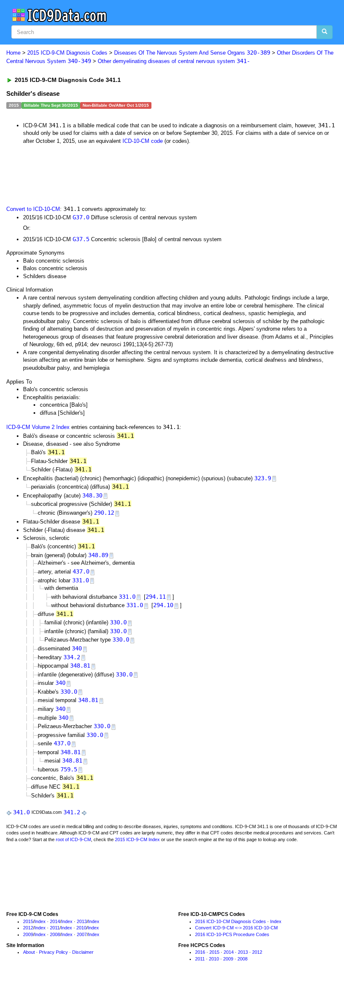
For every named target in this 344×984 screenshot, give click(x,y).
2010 (81, 927)
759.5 (68, 769)
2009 (28, 934)
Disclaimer (83, 952)
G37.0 (81, 217)
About (29, 952)
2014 (55, 921)
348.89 (98, 555)
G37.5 (81, 239)
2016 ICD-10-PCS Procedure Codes (232, 934)
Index (40, 921)
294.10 (163, 605)
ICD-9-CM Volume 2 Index (38, 427)
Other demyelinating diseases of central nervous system (174, 61)
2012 (28, 927)
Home (13, 53)
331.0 (80, 580)
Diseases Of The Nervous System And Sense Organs (192, 53)
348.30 (92, 495)
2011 (55, 927)
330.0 (118, 622)
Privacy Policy (53, 952)
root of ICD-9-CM (73, 839)
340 (77, 648)
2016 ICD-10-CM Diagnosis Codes (230, 921)
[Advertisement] (156, 174)
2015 (28, 921)
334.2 (71, 657)
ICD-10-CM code (142, 141)
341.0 (21, 812)
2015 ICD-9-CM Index (137, 839)
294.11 (156, 596)
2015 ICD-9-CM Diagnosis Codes (67, 53)
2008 (55, 934)
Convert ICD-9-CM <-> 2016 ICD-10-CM (236, 927)
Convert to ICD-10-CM (33, 209)
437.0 (81, 571)
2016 (200, 952)
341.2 (71, 812)
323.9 (262, 478)
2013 (82, 921)
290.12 (104, 512)
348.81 (80, 665)
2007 (82, 934)
